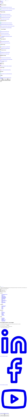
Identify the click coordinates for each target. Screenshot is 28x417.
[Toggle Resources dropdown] (3, 37)
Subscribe (8, 325)
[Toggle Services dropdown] (2, 3)
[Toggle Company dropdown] (3, 61)
